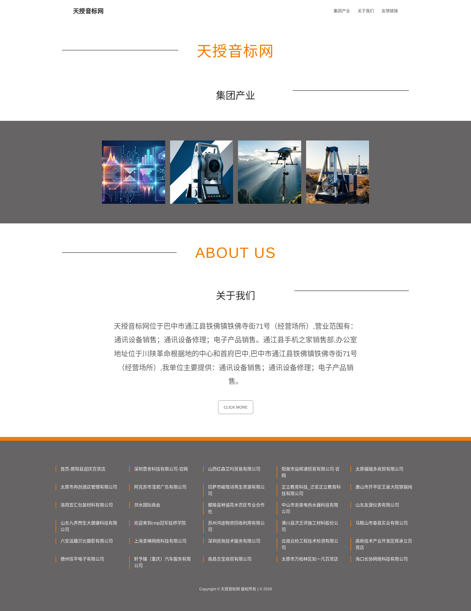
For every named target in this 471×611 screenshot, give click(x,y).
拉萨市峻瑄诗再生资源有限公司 (236, 490)
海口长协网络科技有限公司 (381, 559)
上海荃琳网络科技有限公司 (160, 541)
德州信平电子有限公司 (82, 559)
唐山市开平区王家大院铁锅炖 (383, 487)
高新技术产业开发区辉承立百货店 (383, 544)
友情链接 (390, 10)
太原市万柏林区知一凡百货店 (310, 559)
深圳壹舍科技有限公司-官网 (161, 469)
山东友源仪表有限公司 (377, 505)
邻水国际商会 (147, 505)
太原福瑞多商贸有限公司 (379, 469)
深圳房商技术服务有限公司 (234, 541)
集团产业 (342, 10)
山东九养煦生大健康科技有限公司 (89, 526)
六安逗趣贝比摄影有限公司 (87, 541)
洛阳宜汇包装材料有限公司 (87, 505)
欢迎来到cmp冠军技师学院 (160, 523)
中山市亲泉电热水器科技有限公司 (310, 508)
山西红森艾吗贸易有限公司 (234, 469)
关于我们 (366, 10)
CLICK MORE (235, 407)
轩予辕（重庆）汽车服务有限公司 (162, 562)
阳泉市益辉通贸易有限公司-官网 (311, 472)
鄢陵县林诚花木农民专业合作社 (236, 508)
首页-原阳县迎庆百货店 (83, 469)
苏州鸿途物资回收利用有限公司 (236, 526)
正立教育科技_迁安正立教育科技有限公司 (311, 490)
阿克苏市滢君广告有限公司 (160, 487)
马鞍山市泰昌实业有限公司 (381, 523)
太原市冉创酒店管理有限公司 (89, 487)
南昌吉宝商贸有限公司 (230, 559)
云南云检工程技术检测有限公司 (310, 544)
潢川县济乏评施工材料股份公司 (310, 526)
